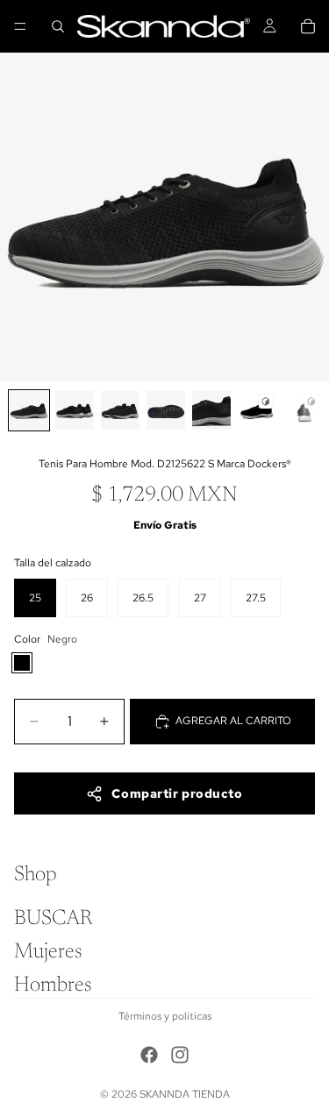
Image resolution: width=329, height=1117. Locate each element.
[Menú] (20, 26)
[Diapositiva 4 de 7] (166, 410)
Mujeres (48, 952)
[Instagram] (179, 1054)
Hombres (52, 985)
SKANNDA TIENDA (184, 1094)
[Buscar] (58, 26)
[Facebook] (149, 1054)
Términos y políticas (164, 1016)
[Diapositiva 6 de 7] (257, 410)
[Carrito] (308, 26)
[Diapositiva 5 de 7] (211, 410)
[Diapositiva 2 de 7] (74, 410)
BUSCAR (53, 918)
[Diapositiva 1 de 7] (29, 410)
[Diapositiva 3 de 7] (120, 410)
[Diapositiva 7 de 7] (302, 410)
